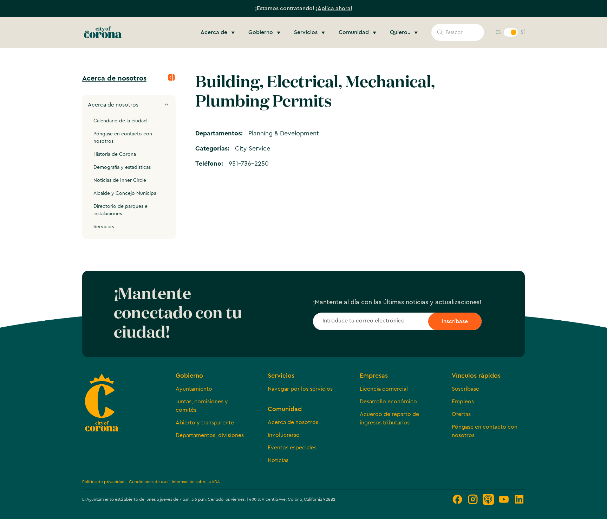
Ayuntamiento (194, 389)
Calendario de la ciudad (120, 120)
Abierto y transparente (205, 422)
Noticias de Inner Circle (119, 180)
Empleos (463, 401)
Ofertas (461, 414)
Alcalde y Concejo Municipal (125, 193)
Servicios (103, 226)
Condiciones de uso (148, 482)
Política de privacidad (103, 482)
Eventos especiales (292, 447)
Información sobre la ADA (196, 482)
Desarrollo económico (388, 401)
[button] (219, 32)
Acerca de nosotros (114, 78)
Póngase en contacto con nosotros (122, 138)
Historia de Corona (114, 154)
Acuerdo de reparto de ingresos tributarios (389, 418)
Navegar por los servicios (300, 389)
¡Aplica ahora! (334, 8)
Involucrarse (283, 435)
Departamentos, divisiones (210, 435)
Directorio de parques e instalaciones (120, 210)
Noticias (278, 460)
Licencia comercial (384, 389)
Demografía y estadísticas (122, 167)
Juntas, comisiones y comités (202, 406)
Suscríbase (465, 389)
